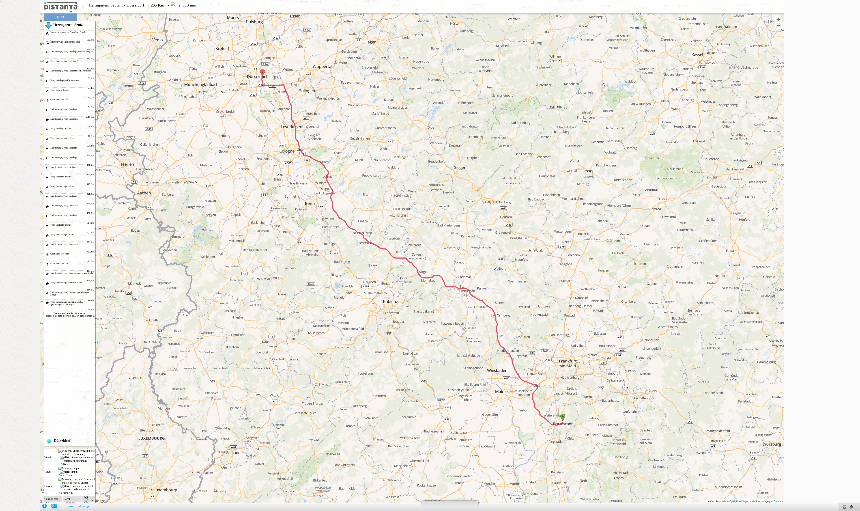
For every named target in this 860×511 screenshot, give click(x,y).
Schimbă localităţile (110, 28)
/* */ (98, 254)
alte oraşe (84, 506)
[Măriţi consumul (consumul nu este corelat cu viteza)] (77, 488)
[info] (46, 507)
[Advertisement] (20, 67)
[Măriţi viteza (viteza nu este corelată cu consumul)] (77, 459)
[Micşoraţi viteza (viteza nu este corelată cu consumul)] (76, 452)
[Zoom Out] (778, 25)
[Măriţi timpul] (68, 472)
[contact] (56, 507)
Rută (60, 17)
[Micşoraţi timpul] (69, 468)
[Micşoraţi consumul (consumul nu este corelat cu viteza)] (76, 481)
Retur (100, 41)
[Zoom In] (778, 19)
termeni (69, 506)
